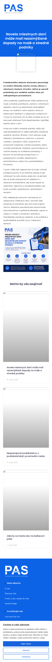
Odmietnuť (26, 657)
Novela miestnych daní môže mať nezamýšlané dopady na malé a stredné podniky (25, 370)
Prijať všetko (26, 644)
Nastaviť (26, 650)
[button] (46, 8)
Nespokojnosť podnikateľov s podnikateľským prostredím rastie (26, 455)
